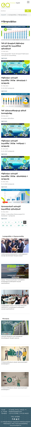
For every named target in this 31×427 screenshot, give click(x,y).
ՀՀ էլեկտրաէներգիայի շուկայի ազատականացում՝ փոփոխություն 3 (14, 388)
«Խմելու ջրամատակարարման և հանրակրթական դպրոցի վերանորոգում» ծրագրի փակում (14, 254)
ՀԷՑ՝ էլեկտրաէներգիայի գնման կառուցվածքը (13, 112)
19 (18, 225)
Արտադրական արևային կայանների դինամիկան (11, 207)
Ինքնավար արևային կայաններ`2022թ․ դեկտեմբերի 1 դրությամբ (14, 176)
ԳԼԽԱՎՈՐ (3, 14)
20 (22, 225)
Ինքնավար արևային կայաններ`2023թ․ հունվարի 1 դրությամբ (13, 143)
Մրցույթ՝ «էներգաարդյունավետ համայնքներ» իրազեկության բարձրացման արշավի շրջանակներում (13, 281)
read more (4, 58)
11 (7, 225)
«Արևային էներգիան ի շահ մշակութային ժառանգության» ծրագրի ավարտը (11, 337)
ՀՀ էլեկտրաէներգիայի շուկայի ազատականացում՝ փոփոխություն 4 (14, 363)
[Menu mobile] (28, 2)
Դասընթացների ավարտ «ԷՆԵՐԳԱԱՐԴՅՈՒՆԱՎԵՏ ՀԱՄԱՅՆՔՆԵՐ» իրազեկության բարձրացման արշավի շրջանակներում (13, 307)
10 (3, 225)
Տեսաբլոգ (5, 318)
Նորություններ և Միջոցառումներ (13, 236)
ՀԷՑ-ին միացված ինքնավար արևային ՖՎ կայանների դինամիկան (12, 45)
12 (11, 225)
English (18, 3)
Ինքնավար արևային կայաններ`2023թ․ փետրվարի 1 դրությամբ (14, 80)
